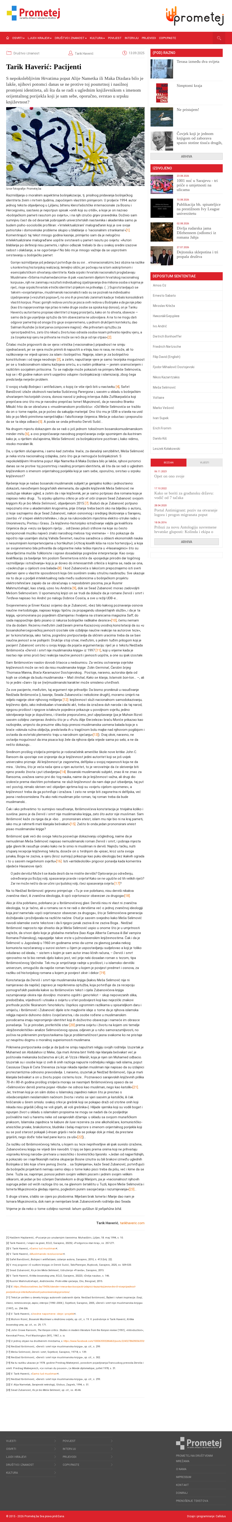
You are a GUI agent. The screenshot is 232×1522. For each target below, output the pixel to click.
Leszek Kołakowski (166, 448)
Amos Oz (159, 285)
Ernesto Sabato (164, 295)
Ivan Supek (161, 418)
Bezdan (169, 462)
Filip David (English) (166, 357)
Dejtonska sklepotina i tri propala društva (197, 254)
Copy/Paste (167, 38)
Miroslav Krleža (164, 306)
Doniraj (182, 1493)
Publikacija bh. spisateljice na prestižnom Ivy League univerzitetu (199, 209)
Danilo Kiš (160, 438)
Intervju (132, 38)
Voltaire (158, 397)
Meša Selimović (164, 387)
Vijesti (204, 462)
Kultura (96, 38)
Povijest (115, 38)
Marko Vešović (163, 408)
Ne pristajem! (188, 109)
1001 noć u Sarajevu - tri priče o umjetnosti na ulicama (197, 185)
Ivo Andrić (160, 326)
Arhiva (186, 156)
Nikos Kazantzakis (166, 377)
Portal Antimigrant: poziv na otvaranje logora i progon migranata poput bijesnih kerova (186, 514)
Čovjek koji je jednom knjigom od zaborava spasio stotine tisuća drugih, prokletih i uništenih (199, 140)
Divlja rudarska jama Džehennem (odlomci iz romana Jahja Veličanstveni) (196, 235)
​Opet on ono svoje (169, 476)
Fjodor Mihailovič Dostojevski (173, 367)
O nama (181, 1469)
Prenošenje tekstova (192, 1500)
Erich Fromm (162, 428)
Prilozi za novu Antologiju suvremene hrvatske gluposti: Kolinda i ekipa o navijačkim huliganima (185, 531)
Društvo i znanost (70, 38)
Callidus (221, 1516)
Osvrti (17, 38)
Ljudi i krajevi (38, 38)
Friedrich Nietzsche (167, 346)
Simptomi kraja (189, 85)
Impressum (183, 1477)
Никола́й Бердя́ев (166, 316)
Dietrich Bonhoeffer (167, 336)
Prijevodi (149, 38)
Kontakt (182, 1485)
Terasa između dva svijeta (198, 61)
